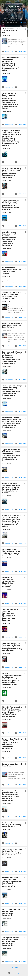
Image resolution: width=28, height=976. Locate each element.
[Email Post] (16, 52)
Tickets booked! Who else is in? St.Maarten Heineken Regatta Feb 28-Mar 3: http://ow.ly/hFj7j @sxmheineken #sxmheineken (12, 743)
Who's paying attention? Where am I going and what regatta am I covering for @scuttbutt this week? (11, 552)
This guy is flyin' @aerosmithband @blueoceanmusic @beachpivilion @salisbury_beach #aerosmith (8, 582)
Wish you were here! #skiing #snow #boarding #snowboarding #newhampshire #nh (12, 912)
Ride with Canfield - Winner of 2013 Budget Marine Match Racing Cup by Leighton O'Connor (11, 295)
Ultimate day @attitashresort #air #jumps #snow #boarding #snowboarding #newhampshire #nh (12, 852)
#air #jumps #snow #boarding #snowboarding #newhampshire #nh (11, 825)
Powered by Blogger (15, 973)
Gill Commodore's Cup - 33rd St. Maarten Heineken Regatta (12, 30)
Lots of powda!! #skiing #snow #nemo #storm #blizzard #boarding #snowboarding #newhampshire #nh (10, 941)
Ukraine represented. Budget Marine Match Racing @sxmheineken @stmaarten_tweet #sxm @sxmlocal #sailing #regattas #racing (12, 390)
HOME (14, 16)
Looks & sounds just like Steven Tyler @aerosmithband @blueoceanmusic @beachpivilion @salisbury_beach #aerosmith (10, 614)
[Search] (26, 3)
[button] (25, 29)
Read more (22, 51)
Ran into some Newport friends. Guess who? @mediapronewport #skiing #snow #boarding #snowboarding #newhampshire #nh (12, 882)
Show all (23, 22)
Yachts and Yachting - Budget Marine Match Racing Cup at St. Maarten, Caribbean (12, 270)
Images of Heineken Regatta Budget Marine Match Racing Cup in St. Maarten (12, 325)
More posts (14, 967)
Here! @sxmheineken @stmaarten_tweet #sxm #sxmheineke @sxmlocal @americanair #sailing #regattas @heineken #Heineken (11, 488)
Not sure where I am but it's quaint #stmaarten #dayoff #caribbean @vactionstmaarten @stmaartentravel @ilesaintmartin (11, 172)
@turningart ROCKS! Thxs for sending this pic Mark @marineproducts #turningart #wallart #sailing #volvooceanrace (12, 647)
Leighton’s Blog (14, 6)
